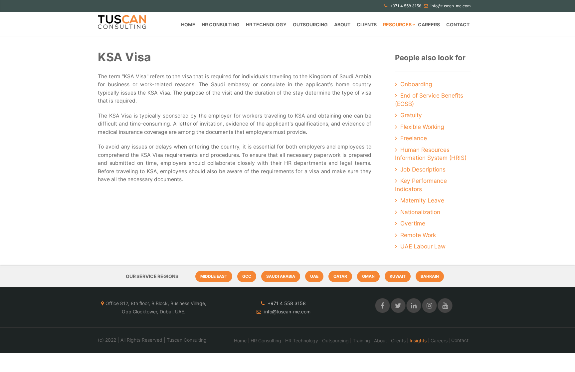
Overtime (412, 223)
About (342, 24)
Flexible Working (422, 126)
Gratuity (411, 115)
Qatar (340, 276)
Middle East (213, 276)
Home (188, 24)
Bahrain (430, 276)
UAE (314, 276)
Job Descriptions (423, 169)
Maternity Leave (422, 200)
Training (361, 340)
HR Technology (266, 24)
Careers (429, 24)
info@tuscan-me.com (450, 5)
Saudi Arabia (280, 276)
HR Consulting (221, 24)
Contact (458, 24)
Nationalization (420, 211)
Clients (367, 24)
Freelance (413, 138)
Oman (368, 276)
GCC (246, 276)
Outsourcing (310, 24)
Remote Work (418, 234)
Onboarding (416, 84)
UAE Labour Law (423, 246)
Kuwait (398, 276)
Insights (418, 340)
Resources (397, 24)
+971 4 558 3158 (405, 5)
